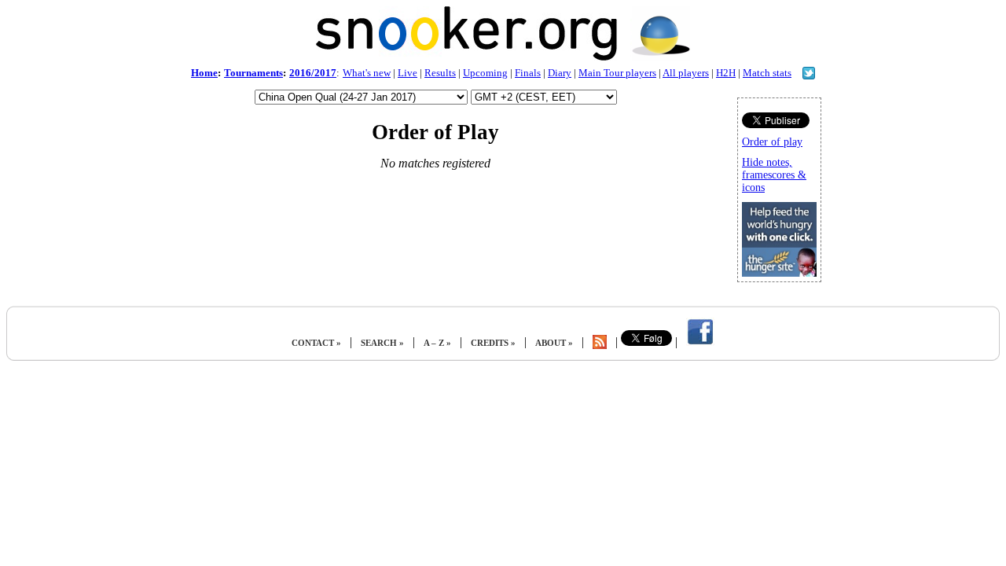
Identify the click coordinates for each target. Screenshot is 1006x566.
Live (407, 73)
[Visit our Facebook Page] (700, 342)
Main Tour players (617, 73)
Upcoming (485, 73)
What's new (367, 73)
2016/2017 (312, 73)
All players (686, 73)
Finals (528, 73)
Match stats (767, 73)
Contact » (316, 342)
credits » (493, 342)
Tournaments (253, 73)
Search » (382, 342)
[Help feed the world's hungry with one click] (779, 272)
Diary (559, 73)
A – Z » (437, 342)
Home (204, 73)
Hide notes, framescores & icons (774, 174)
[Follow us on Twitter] (808, 75)
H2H (726, 73)
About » (554, 342)
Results (440, 73)
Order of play (772, 142)
